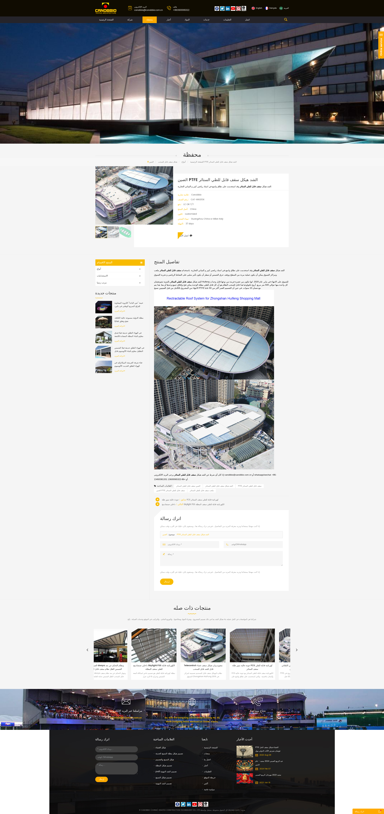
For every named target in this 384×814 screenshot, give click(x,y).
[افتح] (381, 44)
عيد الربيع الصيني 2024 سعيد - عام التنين (269, 763)
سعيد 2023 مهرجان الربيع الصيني (268, 775)
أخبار (169, 19)
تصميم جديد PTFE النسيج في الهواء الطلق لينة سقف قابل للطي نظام (266, 667)
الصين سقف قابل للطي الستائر (188, 486)
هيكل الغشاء (161, 747)
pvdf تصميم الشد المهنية (166, 771)
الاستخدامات (102, 276)
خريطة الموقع (210, 777)
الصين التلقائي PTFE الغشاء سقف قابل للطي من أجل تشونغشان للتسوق (217, 667)
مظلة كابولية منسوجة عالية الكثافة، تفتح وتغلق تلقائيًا (128, 319)
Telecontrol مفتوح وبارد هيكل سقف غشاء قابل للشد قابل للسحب (118, 667)
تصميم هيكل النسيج (164, 777)
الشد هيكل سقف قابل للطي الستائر (219, 486)
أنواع (184, 162)
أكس (206, 783)
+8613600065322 (181, 10)
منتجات (207, 753)
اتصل (247, 19)
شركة (130, 19)
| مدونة (242, 810)
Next (296, 649)
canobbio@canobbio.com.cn (148, 10)
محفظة (149, 19)
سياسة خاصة (209, 789)
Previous (87, 649)
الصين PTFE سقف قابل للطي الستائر (170, 490)
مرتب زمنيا (102, 282)
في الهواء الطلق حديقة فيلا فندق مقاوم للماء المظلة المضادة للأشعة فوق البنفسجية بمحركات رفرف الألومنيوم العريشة (128, 334)
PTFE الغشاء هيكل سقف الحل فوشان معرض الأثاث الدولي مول (267, 749)
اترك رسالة (359, 811)
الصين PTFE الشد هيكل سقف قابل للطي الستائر (185, 534)
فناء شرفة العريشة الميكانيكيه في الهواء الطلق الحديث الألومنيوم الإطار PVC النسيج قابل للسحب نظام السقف (128, 364)
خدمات (206, 19)
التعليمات (227, 19)
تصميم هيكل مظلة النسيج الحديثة (169, 753)
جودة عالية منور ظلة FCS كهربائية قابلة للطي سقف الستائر (190, 499)
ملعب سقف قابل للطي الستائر (202, 490)
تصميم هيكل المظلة (164, 765)
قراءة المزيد (119, 311)
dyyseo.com (233, 810)
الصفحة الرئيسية (106, 19)
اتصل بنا (207, 759)
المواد (187, 19)
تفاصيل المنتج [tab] (166, 262)
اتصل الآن (184, 235)
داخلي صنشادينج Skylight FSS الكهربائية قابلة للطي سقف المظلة (193, 504)
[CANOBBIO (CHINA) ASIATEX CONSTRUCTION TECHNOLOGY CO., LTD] (106, 8)
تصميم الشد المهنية (164, 783)
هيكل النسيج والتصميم (165, 759)
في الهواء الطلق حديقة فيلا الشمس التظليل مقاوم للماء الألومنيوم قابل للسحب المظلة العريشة (129, 349)
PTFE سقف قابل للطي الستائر (249, 486)
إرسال (167, 581)
